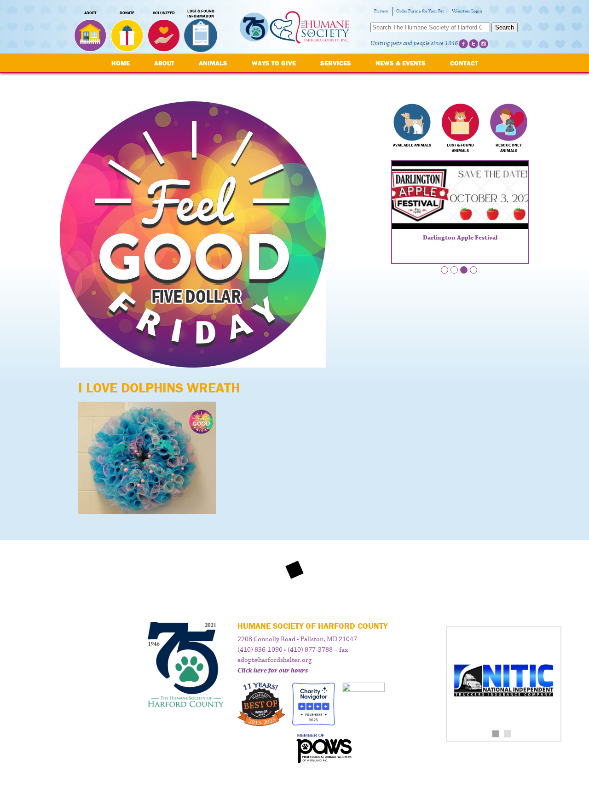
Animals (213, 63)
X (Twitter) (473, 43)
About (164, 63)
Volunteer (164, 13)
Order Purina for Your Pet (420, 11)
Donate (127, 13)
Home (120, 63)
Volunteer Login (467, 11)
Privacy (381, 11)
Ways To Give (274, 63)
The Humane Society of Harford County (294, 27)
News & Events (400, 63)
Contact (464, 63)
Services (335, 63)
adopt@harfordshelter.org (274, 660)
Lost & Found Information (200, 14)
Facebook (463, 43)
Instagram (483, 43)
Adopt (90, 13)
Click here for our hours (272, 670)
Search (504, 27)
